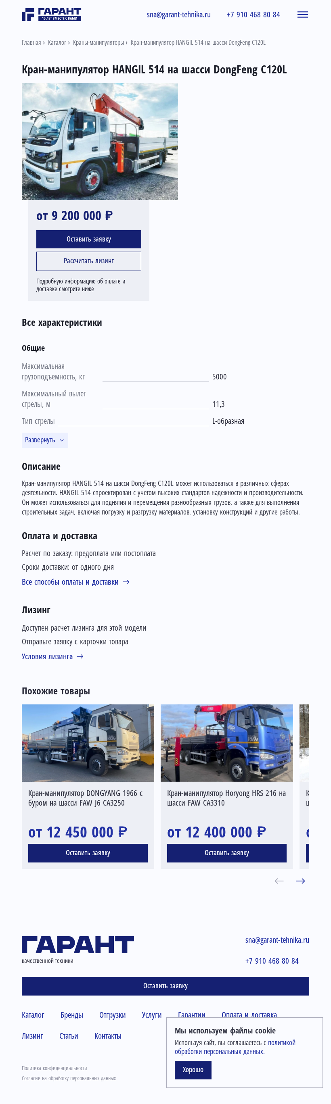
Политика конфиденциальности (54, 1068)
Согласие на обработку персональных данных (69, 1078)
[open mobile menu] (302, 14)
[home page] (52, 14)
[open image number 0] (100, 141)
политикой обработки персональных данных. (235, 1047)
